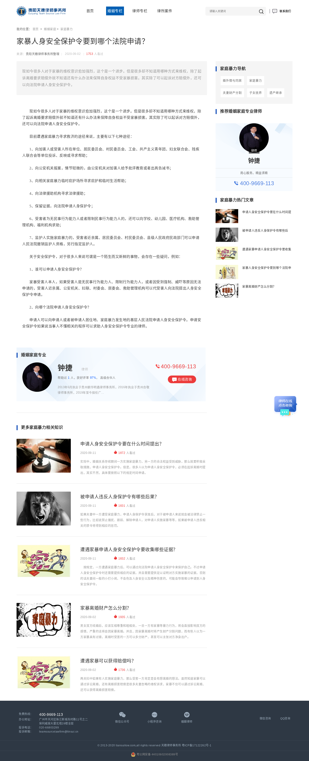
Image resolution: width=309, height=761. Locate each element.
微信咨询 (265, 718)
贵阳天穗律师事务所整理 (42, 54)
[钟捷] (37, 378)
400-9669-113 (178, 366)
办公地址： (26, 719)
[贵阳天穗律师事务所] (41, 11)
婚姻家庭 (50, 29)
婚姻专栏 (114, 11)
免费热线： (26, 714)
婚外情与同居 (232, 80)
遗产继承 (275, 92)
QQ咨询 (285, 718)
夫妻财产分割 (232, 92)
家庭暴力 (66, 29)
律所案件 (164, 11)
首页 (90, 11)
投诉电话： (26, 727)
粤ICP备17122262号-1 (197, 745)
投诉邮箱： (26, 731)
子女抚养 (255, 92)
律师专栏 (139, 11)
